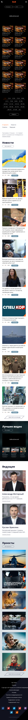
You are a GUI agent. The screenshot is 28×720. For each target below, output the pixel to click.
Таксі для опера (10, 626)
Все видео (7, 430)
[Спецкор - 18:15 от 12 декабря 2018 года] (20, 86)
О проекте (5, 125)
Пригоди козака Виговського (10, 605)
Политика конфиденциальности (14, 695)
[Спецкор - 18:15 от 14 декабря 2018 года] (20, 74)
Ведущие (12, 127)
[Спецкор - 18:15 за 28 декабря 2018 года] (7, 29)
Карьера (14, 685)
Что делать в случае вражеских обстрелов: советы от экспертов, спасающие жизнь (12, 290)
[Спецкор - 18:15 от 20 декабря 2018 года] (20, 52)
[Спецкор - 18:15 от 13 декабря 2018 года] (7, 86)
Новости (13, 125)
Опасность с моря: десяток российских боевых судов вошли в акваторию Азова (13, 347)
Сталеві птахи (9, 564)
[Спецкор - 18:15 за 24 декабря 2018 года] (20, 40)
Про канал (14, 682)
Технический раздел (14, 690)
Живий (6, 646)
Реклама (14, 692)
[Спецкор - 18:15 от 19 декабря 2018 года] (7, 63)
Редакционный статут (14, 702)
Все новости (8, 146)
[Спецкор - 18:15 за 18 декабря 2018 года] (20, 63)
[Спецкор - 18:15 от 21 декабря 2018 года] (7, 52)
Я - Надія (7, 667)
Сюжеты (4, 127)
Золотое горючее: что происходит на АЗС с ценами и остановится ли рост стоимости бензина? (13, 408)
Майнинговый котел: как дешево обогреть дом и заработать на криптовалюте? (12, 200)
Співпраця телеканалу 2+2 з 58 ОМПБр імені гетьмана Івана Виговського (14, 583)
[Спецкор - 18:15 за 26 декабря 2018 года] (7, 40)
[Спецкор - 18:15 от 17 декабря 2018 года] (7, 74)
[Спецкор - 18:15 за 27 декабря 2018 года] (20, 29)
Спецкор (15, 175)
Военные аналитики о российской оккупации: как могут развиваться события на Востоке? (12, 261)
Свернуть (14, 114)
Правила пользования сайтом (14, 697)
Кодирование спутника (14, 700)
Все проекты (8, 546)
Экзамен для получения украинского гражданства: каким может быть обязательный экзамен (13, 171)
